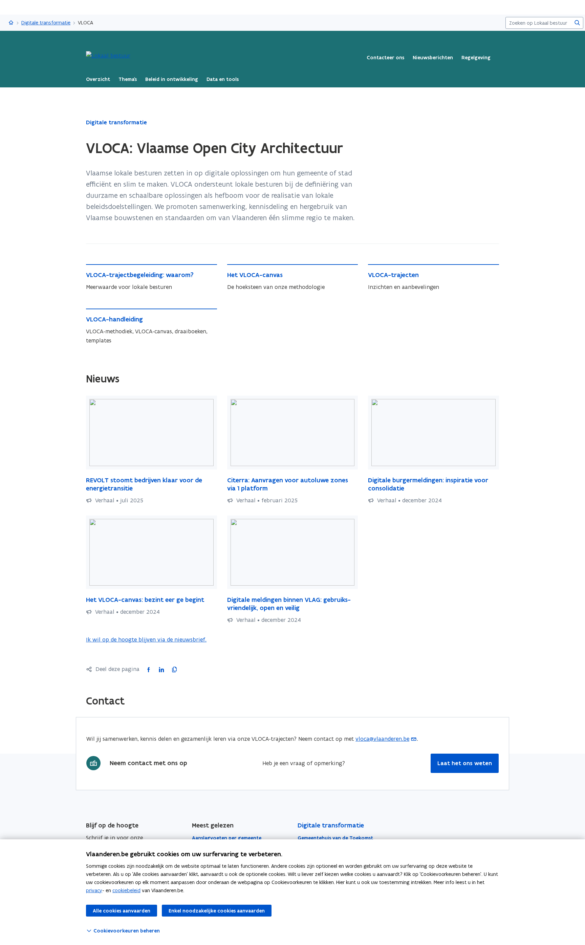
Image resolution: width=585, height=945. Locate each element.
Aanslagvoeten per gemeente (226, 838)
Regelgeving (476, 57)
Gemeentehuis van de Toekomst (335, 838)
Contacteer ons (385, 57)
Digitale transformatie (45, 22)
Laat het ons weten (464, 763)
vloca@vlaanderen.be (382, 738)
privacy (94, 890)
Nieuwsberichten (433, 57)
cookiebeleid (126, 890)
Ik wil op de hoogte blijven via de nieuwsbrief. (146, 639)
